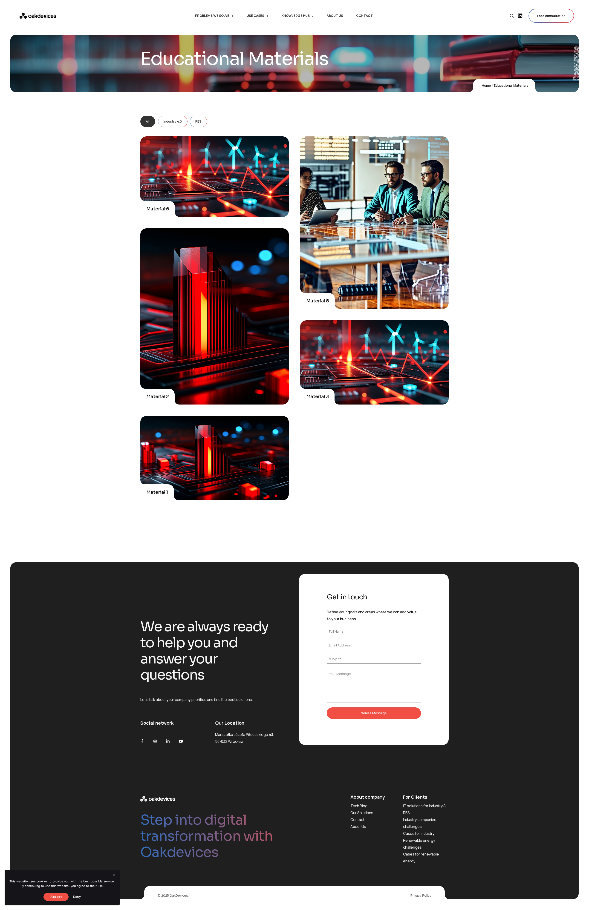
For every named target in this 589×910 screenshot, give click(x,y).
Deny (77, 897)
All (147, 121)
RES (198, 121)
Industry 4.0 (173, 121)
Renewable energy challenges (419, 844)
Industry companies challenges (419, 823)
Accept (56, 897)
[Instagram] (155, 741)
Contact (357, 819)
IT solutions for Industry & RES (424, 809)
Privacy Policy (420, 895)
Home (486, 85)
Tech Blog (358, 805)
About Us (358, 826)
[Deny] (114, 875)
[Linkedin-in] (168, 741)
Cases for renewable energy (421, 858)
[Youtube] (181, 741)
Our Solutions (361, 812)
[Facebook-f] (142, 741)
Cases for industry (418, 833)
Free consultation (551, 16)
